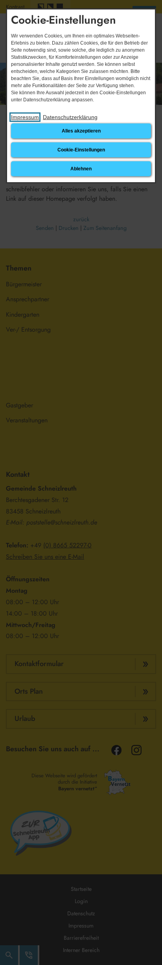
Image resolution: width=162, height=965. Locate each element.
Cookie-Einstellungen (81, 150)
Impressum (25, 117)
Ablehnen (81, 169)
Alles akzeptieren (81, 131)
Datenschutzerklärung (70, 117)
